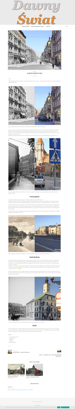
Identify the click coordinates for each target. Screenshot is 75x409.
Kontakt (48, 26)
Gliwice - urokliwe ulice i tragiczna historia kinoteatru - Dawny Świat (20, 389)
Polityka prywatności (65, 407)
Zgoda (59, 407)
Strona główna (25, 26)
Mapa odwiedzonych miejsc (37, 26)
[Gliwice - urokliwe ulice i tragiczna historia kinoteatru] (59, 351)
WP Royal (40, 401)
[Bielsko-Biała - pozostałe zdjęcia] (10, 352)
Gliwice (34, 71)
